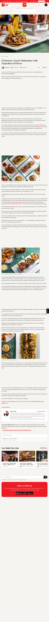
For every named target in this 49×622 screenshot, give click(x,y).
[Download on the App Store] (20, 493)
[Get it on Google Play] (28, 493)
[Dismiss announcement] (47, 1)
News (7, 56)
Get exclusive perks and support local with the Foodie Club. (17, 430)
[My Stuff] (38, 4)
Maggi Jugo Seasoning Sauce (16, 202)
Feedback (47, 311)
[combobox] (24, 11)
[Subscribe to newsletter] (45, 477)
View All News (43, 447)
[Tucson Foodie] (24, 5)
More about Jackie (41, 411)
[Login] (42, 4)
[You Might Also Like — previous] (35, 448)
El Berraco (5, 438)
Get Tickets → (41, 1)
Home (3, 56)
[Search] (37, 11)
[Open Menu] (46, 4)
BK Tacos (38, 126)
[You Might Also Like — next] (37, 448)
